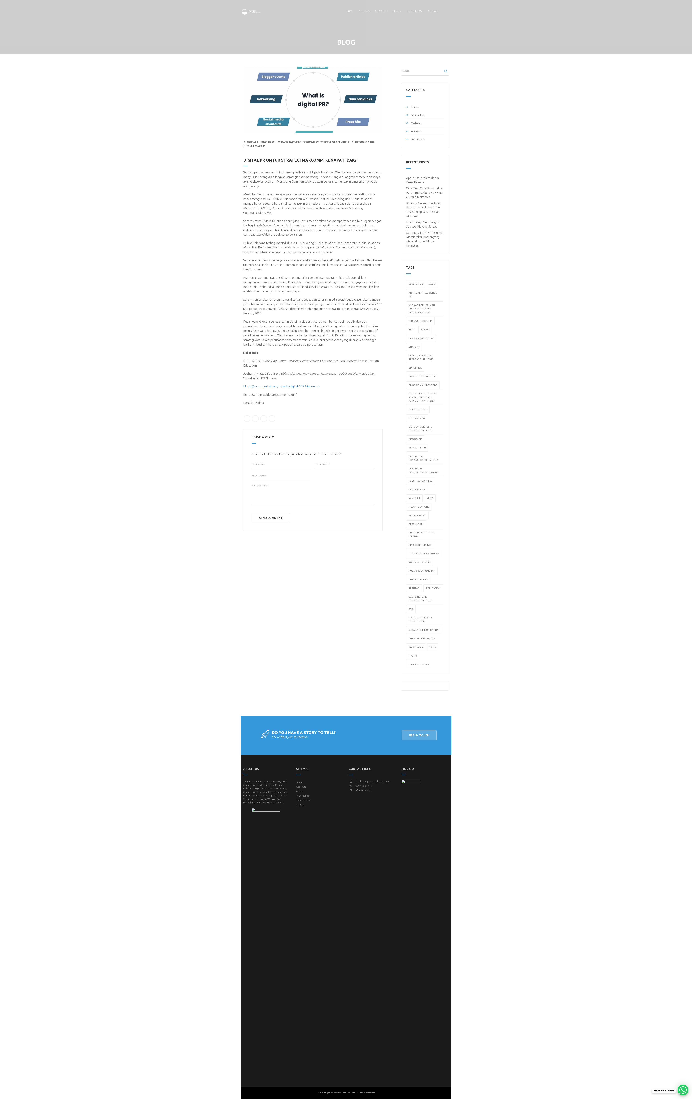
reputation (433, 588)
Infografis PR (417, 447)
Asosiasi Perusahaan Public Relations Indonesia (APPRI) (422, 309)
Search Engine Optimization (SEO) (420, 598)
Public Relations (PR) (422, 570)
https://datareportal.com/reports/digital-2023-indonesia (281, 386)
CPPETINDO (415, 367)
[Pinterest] (272, 418)
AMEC (432, 284)
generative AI (417, 418)
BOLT (411, 329)
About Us (301, 787)
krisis (430, 498)
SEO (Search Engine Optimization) (421, 619)
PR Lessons (416, 131)
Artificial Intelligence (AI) (423, 294)
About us (364, 11)
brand (425, 329)
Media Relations (419, 506)
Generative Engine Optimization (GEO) (420, 428)
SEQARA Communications (424, 630)
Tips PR (413, 655)
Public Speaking (419, 579)
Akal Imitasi (416, 284)
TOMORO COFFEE (419, 664)
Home (349, 11)
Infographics (417, 115)
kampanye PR (417, 489)
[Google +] (263, 418)
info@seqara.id (363, 790)
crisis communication (422, 376)
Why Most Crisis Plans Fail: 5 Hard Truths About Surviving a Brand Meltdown (424, 193)
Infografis (415, 439)
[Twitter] (247, 418)
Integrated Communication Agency (423, 458)
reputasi (414, 588)
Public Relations (339, 142)
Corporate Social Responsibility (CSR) (421, 357)
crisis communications (423, 385)
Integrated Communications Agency (424, 470)
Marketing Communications (275, 142)
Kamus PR (414, 498)
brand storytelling (421, 338)
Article (299, 791)
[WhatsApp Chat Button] (683, 1090)
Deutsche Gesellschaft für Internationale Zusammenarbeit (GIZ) (423, 397)
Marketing (416, 123)
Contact (433, 11)
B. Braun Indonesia (420, 321)
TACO (432, 647)
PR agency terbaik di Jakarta (422, 534)
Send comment (271, 517)
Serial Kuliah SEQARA (422, 638)
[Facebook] (255, 418)
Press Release (415, 11)
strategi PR (416, 647)
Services (380, 11)
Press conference (420, 545)
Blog (396, 11)
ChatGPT (414, 347)
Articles (415, 107)
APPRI (268, 799)
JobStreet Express (420, 480)
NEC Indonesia (417, 515)
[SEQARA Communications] (252, 10)
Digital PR (252, 142)
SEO (411, 609)
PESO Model (416, 524)
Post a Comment (256, 146)
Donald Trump (418, 409)
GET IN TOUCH (419, 735)
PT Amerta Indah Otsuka (424, 553)
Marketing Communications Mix (310, 142)
